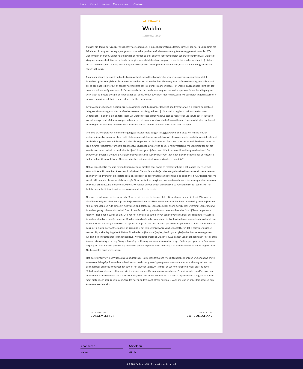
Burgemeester (102, 315)
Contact (105, 4)
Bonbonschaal (199, 315)
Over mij (94, 4)
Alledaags (138, 4)
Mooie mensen (120, 4)
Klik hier (84, 352)
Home (83, 4)
